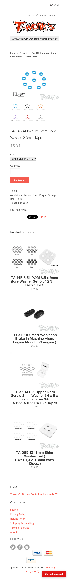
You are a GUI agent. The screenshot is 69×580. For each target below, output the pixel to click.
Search (14, 509)
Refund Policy (17, 518)
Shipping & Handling (22, 523)
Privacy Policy (18, 514)
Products (24, 53)
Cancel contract (54, 574)
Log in (29, 15)
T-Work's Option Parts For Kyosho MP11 (34, 494)
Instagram (27, 547)
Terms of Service (19, 527)
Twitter (13, 547)
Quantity (15, 165)
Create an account (46, 15)
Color (13, 154)
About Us (15, 532)
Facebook (20, 547)
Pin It (43, 216)
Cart (56, 5)
